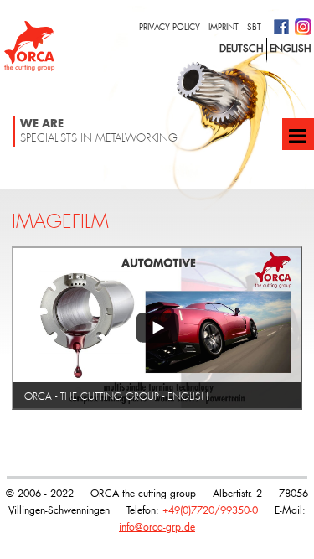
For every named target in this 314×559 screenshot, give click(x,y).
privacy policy (169, 27)
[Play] (156, 328)
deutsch (241, 47)
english (290, 47)
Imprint (223, 27)
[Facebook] (284, 25)
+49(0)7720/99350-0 (210, 509)
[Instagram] (304, 25)
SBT (254, 27)
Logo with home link (29, 46)
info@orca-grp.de (157, 526)
